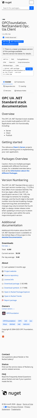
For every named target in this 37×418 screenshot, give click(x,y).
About (19, 404)
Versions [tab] (8, 91)
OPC (20, 321)
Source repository (11, 275)
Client (15, 147)
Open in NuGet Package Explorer (17, 292)
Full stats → (6, 246)
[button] (29, 68)
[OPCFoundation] (4, 313)
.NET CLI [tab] (5, 59)
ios (31, 321)
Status (5, 364)
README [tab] (8, 82)
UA (26, 321)
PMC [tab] (12, 59)
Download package (11, 283)
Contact (6, 354)
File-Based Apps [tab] (8, 65)
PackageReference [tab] (22, 59)
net (19, 324)
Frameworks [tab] (20, 82)
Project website (10, 271)
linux (5, 324)
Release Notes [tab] (21, 91)
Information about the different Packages (15, 172)
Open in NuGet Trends (13, 296)
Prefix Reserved (10, 37)
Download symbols (11, 288)
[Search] (31, 8)
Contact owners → (8, 309)
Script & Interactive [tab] (23, 62)
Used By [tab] (23, 86)
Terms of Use (28, 404)
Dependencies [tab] (10, 86)
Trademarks (16, 409)
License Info (9, 279)
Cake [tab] (17, 65)
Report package (10, 300)
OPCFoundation (12, 313)
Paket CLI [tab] (12, 62)
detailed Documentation (12, 237)
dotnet (12, 324)
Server (22, 147)
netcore (26, 324)
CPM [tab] (4, 62)
